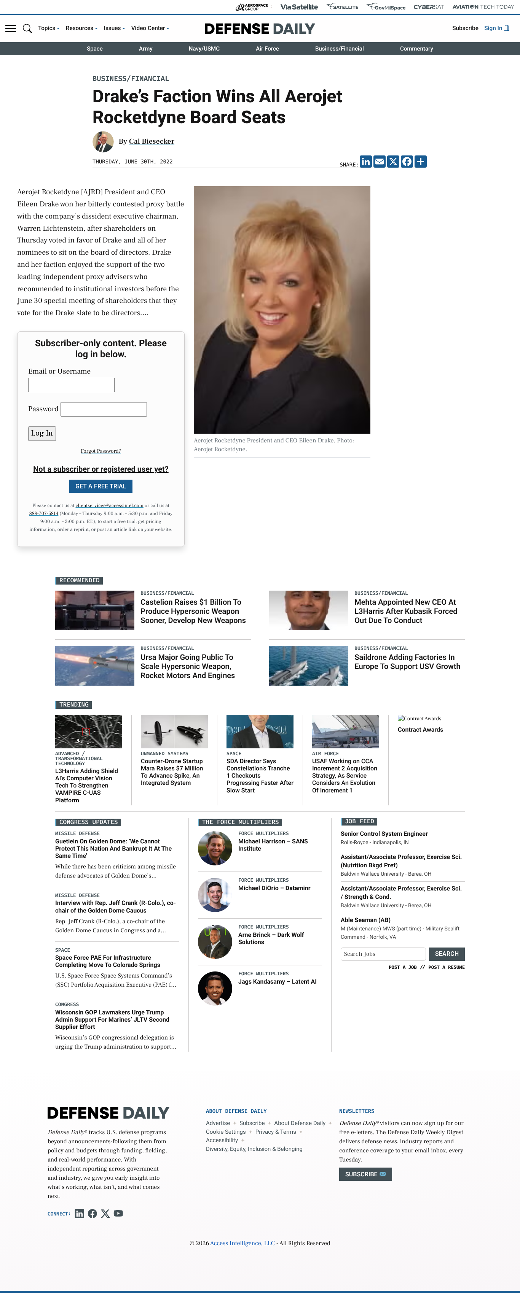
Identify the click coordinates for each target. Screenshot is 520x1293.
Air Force (267, 48)
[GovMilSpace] (386, 7)
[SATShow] (342, 7)
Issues (112, 28)
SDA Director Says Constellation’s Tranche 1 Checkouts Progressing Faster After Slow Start (260, 775)
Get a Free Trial (100, 486)
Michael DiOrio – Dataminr (274, 888)
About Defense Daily (299, 1123)
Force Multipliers (263, 833)
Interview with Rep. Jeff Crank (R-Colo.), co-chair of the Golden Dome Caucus (115, 906)
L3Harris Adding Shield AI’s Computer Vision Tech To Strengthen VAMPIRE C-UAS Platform (86, 785)
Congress (67, 1004)
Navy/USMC (204, 48)
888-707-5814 (44, 514)
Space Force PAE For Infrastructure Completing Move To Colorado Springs (107, 961)
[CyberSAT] (429, 7)
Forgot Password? (101, 451)
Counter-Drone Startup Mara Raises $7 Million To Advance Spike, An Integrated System (172, 772)
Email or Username (59, 371)
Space (95, 48)
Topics (47, 28)
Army (146, 48)
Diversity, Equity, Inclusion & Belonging (254, 1149)
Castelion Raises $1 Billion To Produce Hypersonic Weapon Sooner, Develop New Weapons (193, 611)
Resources (80, 28)
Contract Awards (420, 729)
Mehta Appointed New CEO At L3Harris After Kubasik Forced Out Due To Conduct (405, 611)
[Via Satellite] (299, 7)
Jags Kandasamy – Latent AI (277, 981)
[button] (11, 28)
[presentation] (215, 848)
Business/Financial (339, 48)
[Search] (27, 28)
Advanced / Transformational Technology (79, 758)
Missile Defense (77, 833)
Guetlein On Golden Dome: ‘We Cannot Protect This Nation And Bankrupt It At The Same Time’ (113, 848)
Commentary (416, 48)
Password (43, 409)
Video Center (148, 28)
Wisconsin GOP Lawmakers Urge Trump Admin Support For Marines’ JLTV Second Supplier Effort (112, 1019)
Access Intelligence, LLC (242, 1243)
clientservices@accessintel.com (110, 506)
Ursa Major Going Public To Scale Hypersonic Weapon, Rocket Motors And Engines (187, 666)
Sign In (494, 28)
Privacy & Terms (275, 1131)
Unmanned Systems (164, 753)
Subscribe (465, 28)
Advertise (218, 1123)
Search (447, 953)
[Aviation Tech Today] (483, 7)
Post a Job (403, 967)
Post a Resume (446, 967)
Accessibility (222, 1140)
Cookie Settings (226, 1131)
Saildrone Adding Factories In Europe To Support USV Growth (407, 662)
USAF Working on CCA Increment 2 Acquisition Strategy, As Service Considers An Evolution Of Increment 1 (344, 775)
